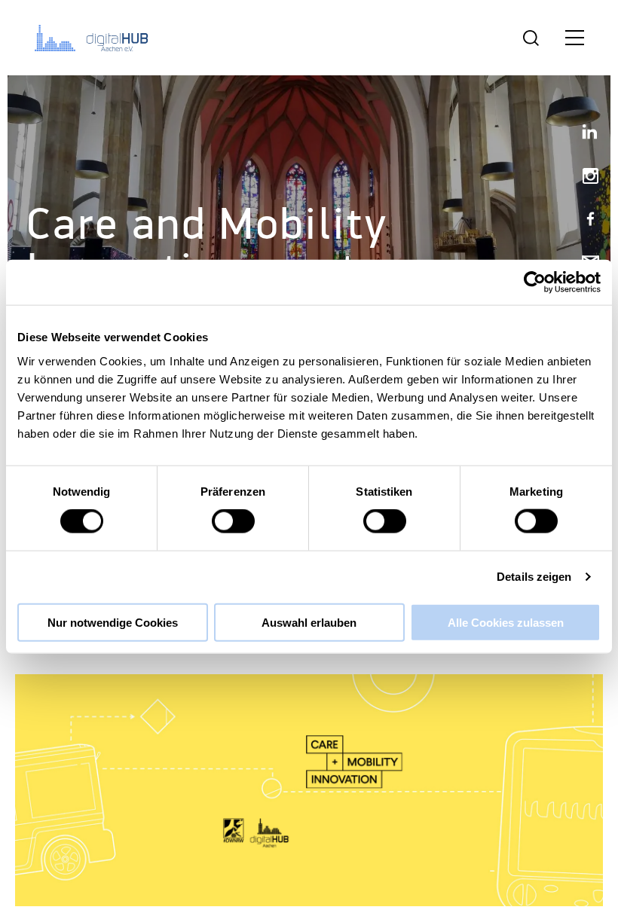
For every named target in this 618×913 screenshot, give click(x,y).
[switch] (233, 521)
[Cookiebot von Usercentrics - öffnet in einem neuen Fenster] (535, 282)
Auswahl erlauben (309, 621)
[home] (94, 37)
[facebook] (584, 220)
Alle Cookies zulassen (506, 621)
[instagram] (584, 177)
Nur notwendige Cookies (112, 621)
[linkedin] (584, 134)
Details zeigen (534, 576)
